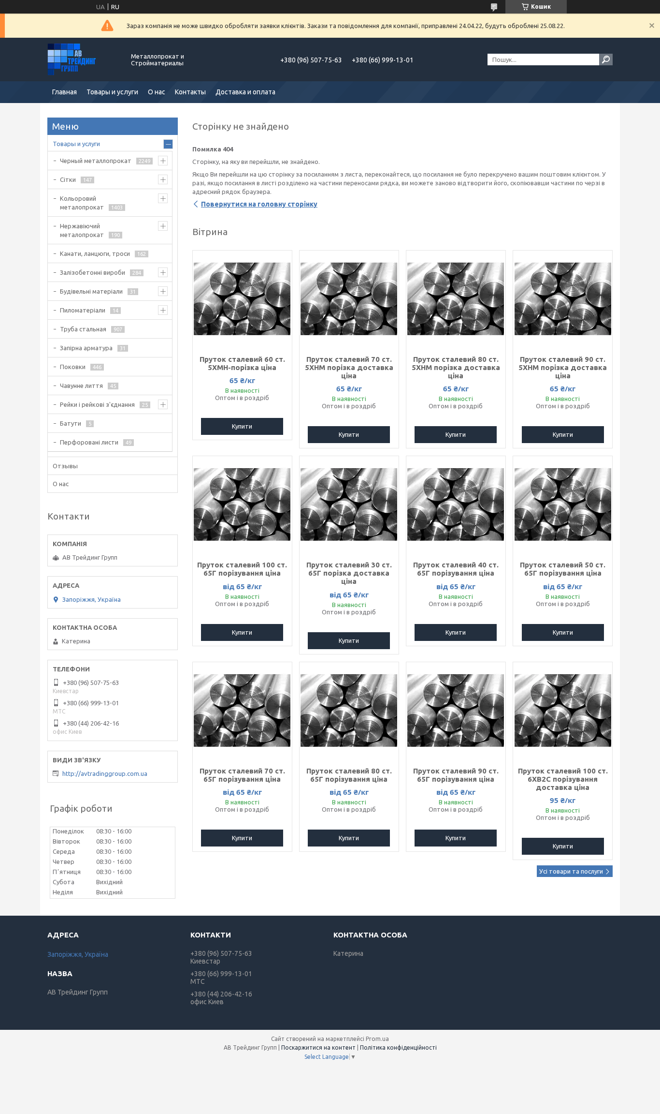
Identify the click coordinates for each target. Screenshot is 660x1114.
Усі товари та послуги (571, 871)
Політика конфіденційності (398, 1047)
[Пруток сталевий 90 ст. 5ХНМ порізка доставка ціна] (562, 299)
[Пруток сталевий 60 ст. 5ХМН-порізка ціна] (242, 299)
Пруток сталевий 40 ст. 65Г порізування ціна (456, 569)
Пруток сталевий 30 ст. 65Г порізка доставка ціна (349, 573)
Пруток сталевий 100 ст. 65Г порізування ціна (242, 569)
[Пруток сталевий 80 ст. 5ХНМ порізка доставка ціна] (455, 299)
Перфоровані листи (89, 442)
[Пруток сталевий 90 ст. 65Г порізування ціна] (455, 710)
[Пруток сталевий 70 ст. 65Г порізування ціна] (242, 710)
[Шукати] (606, 59)
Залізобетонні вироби (92, 272)
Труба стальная (83, 329)
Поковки (73, 366)
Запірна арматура (86, 347)
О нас (156, 92)
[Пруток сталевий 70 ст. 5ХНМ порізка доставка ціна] (349, 299)
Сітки (68, 179)
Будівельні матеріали (91, 291)
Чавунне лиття (81, 385)
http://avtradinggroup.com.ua (104, 773)
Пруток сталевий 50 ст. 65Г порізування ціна (562, 569)
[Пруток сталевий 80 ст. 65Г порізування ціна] (349, 710)
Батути (70, 423)
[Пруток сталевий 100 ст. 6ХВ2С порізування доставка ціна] (562, 710)
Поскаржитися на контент (318, 1047)
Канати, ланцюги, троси (95, 253)
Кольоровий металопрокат (82, 202)
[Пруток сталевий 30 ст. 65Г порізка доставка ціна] (349, 504)
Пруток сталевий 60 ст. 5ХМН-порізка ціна (242, 363)
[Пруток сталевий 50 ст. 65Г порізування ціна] (562, 504)
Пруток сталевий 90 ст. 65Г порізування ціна (456, 775)
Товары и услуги (112, 92)
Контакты (190, 92)
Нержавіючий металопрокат (82, 230)
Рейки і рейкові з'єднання (97, 404)
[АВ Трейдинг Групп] (83, 59)
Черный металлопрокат (95, 160)
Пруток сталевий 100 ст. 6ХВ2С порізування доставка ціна (563, 779)
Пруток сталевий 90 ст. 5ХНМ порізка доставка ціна (562, 367)
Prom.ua (377, 1039)
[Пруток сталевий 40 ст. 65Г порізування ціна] (455, 504)
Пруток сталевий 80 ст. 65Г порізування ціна (349, 775)
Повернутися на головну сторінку (259, 204)
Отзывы (65, 465)
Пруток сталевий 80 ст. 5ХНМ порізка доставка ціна (456, 367)
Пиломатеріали (82, 310)
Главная (64, 92)
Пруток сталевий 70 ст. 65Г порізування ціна (242, 775)
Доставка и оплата (245, 92)
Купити (242, 426)
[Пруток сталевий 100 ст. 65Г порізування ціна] (242, 504)
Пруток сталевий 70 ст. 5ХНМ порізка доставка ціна (349, 367)
